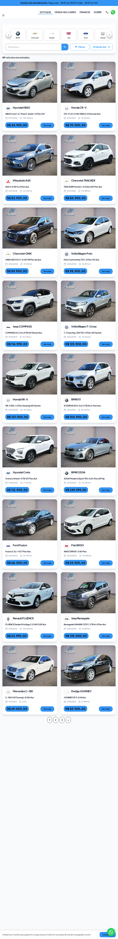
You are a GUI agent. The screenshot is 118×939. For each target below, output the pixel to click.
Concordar (107, 934)
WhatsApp (113, 12)
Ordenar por (99, 46)
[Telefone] (107, 12)
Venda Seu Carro (65, 12)
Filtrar (81, 46)
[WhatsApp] (111, 932)
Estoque (45, 12)
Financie (85, 12)
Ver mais (47, 125)
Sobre (98, 12)
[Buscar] (64, 47)
